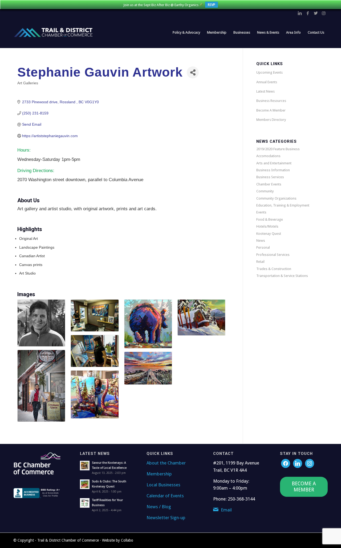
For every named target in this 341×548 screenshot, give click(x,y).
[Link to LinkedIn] (300, 13)
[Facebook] (285, 463)
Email (226, 510)
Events (261, 212)
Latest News (265, 91)
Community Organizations (276, 198)
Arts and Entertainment (273, 163)
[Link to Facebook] (308, 13)
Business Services (270, 177)
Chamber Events (268, 184)
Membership (159, 473)
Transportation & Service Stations (282, 276)
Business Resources (271, 101)
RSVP (211, 5)
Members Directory (271, 120)
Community (265, 191)
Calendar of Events (165, 495)
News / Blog (159, 506)
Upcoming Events (269, 72)
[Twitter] (297, 463)
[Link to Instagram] (324, 13)
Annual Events (266, 82)
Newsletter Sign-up (166, 517)
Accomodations (268, 156)
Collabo (127, 540)
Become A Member (271, 110)
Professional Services (273, 255)
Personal (263, 247)
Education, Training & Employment (282, 205)
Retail (260, 262)
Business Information (273, 170)
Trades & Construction (273, 269)
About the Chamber (166, 463)
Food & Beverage (269, 219)
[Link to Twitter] (316, 13)
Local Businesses (163, 484)
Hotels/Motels (267, 226)
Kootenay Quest (268, 234)
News (260, 241)
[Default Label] (309, 463)
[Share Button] (193, 72)
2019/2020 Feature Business (278, 149)
